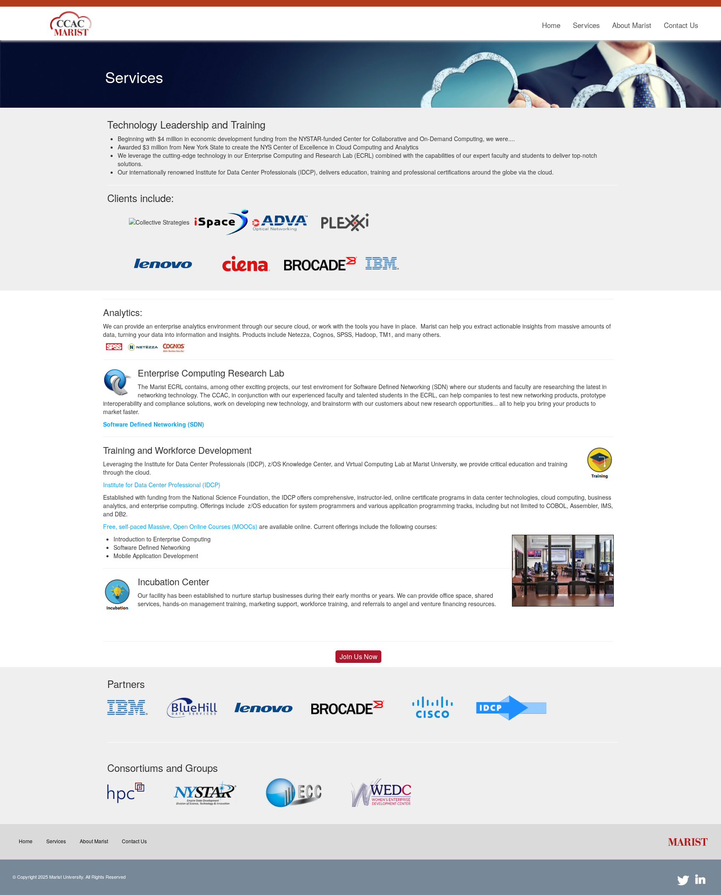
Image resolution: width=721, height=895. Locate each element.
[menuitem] (551, 25)
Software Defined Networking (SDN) (153, 424)
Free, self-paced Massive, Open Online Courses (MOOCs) (180, 526)
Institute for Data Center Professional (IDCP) (161, 484)
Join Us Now (359, 656)
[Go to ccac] (71, 23)
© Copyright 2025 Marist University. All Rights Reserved (69, 876)
